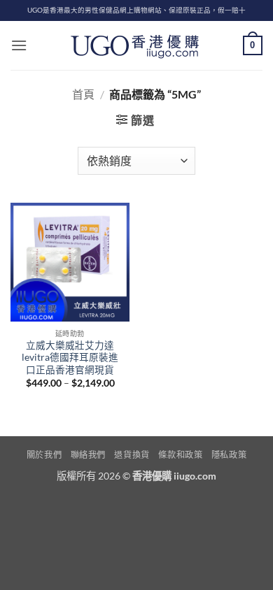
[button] (18, 45)
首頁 (83, 94)
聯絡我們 (88, 454)
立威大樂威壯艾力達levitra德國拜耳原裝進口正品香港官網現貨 (70, 357)
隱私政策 (228, 454)
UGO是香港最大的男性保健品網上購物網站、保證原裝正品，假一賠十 (136, 10)
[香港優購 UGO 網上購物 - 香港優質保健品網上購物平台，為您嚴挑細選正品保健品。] (136, 45)
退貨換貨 (131, 454)
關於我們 (44, 454)
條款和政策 (180, 454)
